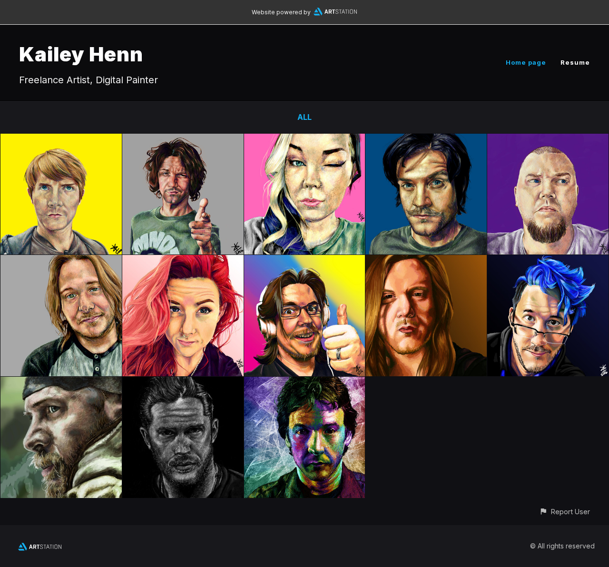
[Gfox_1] (548, 140)
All (304, 117)
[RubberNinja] (61, 140)
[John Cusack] (304, 383)
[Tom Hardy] (183, 383)
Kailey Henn (81, 54)
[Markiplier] (548, 261)
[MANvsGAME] (426, 140)
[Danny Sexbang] (183, 140)
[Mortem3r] (304, 140)
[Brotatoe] (426, 261)
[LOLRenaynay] (183, 261)
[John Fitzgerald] (61, 383)
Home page (526, 62)
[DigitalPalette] (61, 261)
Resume (575, 62)
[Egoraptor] (304, 261)
